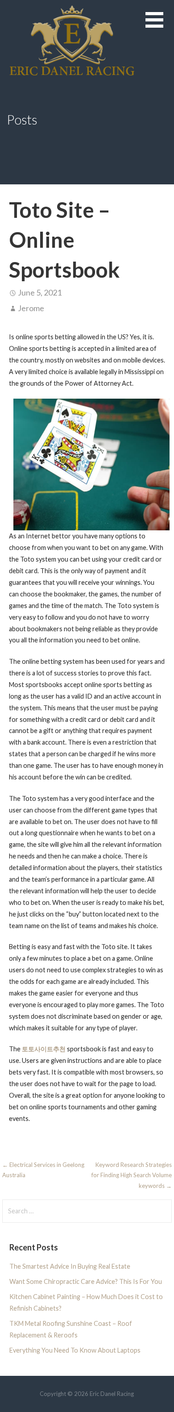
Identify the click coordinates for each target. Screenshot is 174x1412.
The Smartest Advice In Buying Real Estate (69, 1266)
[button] (159, 25)
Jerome (31, 308)
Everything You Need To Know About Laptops (75, 1350)
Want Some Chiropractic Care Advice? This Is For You (85, 1281)
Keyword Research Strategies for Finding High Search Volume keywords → (131, 1175)
